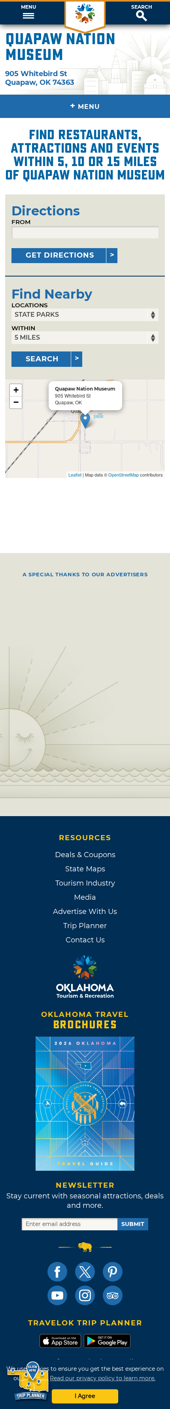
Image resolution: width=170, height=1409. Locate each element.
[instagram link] (85, 1295)
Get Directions (60, 255)
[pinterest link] (113, 1272)
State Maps (85, 869)
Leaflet (74, 474)
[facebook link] (57, 1272)
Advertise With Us (85, 911)
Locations (29, 305)
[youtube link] (57, 1295)
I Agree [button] (85, 1396)
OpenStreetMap (123, 474)
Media (85, 897)
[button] (28, 13)
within (23, 328)
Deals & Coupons (85, 854)
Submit (132, 1224)
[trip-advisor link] (113, 1295)
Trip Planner (85, 925)
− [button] (16, 402)
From (20, 222)
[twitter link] (85, 1272)
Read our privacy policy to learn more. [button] (102, 1378)
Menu (28, 7)
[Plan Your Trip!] (28, 1381)
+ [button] (16, 390)
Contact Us (85, 940)
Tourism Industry (85, 883)
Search (141, 7)
